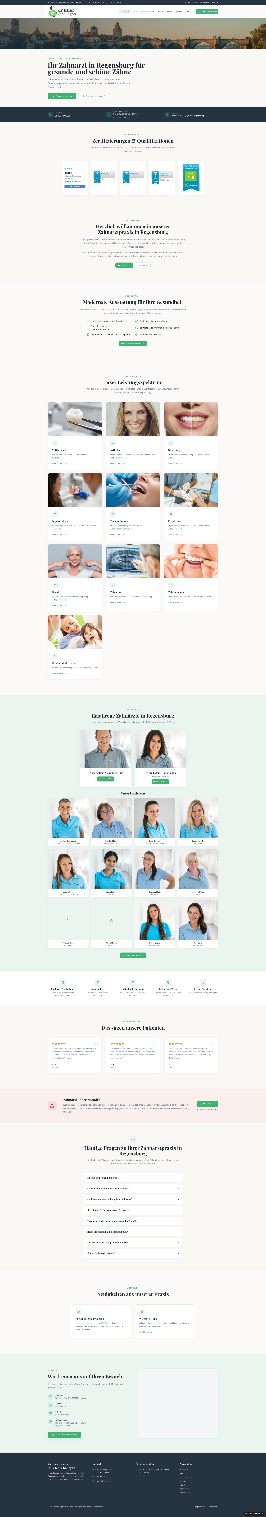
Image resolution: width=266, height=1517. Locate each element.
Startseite (125, 11)
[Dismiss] (262, 1513)
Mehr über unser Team (131, 955)
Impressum (184, 1489)
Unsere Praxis (142, 265)
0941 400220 (208, 1103)
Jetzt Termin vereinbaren (66, 1434)
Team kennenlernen (94, 96)
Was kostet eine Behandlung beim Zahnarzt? (109, 1199)
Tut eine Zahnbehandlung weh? (103, 1177)
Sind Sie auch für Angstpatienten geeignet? (109, 1242)
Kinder (160, 11)
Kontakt (189, 11)
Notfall (179, 11)
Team (135, 11)
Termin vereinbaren (208, 11)
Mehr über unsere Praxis (131, 343)
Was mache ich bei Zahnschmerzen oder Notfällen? (113, 1220)
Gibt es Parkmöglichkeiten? (101, 1253)
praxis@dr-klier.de (102, 1481)
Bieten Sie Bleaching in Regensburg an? (107, 1231)
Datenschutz (185, 1492)
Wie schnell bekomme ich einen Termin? (108, 1188)
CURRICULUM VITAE (106, 779)
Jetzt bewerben (146, 1332)
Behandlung (147, 11)
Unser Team (122, 265)
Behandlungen (186, 1477)
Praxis (169, 11)
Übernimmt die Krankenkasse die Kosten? (108, 1210)
